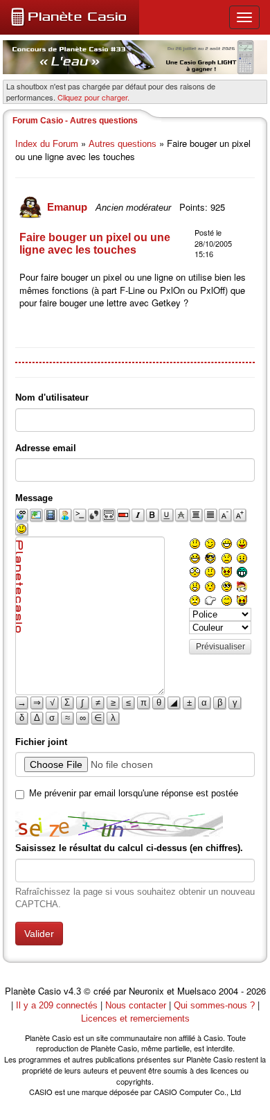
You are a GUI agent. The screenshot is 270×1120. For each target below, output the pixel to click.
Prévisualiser (220, 646)
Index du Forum (46, 144)
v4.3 (72, 991)
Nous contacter (135, 1005)
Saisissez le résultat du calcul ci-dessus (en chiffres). (129, 848)
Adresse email (45, 448)
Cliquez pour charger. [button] (93, 97)
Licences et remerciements (135, 1018)
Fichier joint (41, 742)
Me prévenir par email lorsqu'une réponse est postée (133, 793)
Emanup (68, 207)
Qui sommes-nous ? (214, 1005)
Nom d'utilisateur (52, 397)
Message (34, 498)
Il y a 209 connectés (58, 1005)
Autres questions (122, 144)
